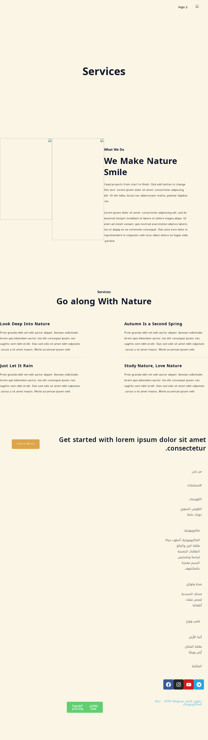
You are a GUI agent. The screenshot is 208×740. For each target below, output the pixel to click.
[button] (7, 7)
